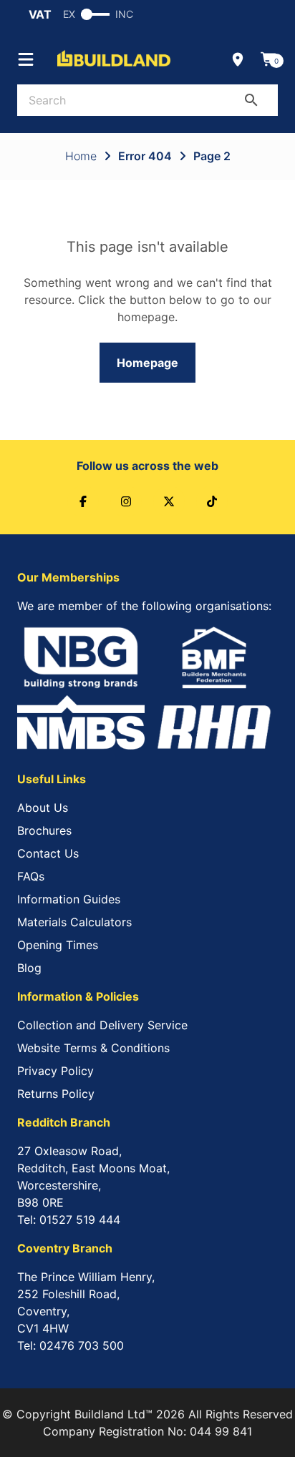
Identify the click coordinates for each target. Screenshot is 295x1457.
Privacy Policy (55, 1071)
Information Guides (68, 899)
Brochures (44, 830)
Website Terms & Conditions (93, 1048)
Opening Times (57, 945)
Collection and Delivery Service (102, 1025)
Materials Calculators (74, 922)
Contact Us (48, 853)
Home (81, 156)
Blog (29, 968)
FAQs (30, 876)
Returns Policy (56, 1093)
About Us (42, 807)
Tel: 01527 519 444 (68, 1219)
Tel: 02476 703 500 (70, 1345)
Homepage (147, 362)
